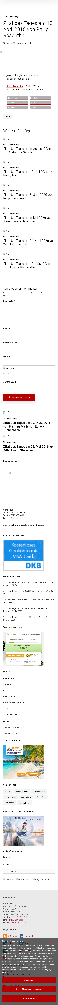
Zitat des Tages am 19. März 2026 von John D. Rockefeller (26, 265)
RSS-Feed (12, 936)
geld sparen (10, 797)
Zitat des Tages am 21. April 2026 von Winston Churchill (28, 617)
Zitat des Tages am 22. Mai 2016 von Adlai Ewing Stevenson (28, 448)
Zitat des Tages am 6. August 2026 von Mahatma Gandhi (27, 150)
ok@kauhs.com (16, 518)
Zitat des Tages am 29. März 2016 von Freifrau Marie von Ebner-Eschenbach (27, 426)
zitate (7, 116)
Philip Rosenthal (14, 86)
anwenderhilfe (22, 791)
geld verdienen (26, 797)
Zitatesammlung (10, 16)
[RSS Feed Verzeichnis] (9, 879)
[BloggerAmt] (41, 879)
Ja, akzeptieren (29, 980)
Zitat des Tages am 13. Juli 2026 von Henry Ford (25, 591)
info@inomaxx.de (17, 920)
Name (6, 329)
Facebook (28, 936)
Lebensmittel (9, 671)
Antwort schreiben (25, 43)
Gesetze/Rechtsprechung (15, 702)
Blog (5, 144)
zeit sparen (9, 802)
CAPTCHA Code (10, 382)
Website (6, 356)
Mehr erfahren (29, 998)
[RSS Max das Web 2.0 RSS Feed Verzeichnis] (24, 879)
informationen (41, 797)
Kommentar (9, 301)
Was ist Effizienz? (11, 727)
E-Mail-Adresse (11, 343)
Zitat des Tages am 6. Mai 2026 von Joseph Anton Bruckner (27, 219)
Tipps (5, 708)
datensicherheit (39, 792)
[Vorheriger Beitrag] (6, 412)
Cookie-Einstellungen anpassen (29, 989)
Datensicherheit (10, 696)
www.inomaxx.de (18, 922)
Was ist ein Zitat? (11, 733)
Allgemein (7, 684)
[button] (17, 98)
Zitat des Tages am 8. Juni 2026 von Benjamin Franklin (27, 600)
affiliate (7, 791)
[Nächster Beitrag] (6, 436)
